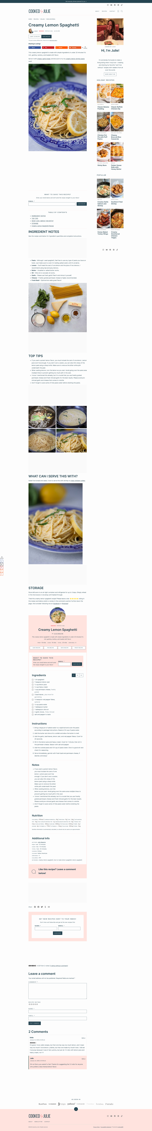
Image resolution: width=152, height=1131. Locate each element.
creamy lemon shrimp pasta (75, 59)
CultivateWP (120, 1127)
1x (73, 675)
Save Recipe (82, 203)
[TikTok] (122, 5)
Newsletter (38, 1121)
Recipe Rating (34, 1002)
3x (81, 675)
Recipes (104, 11)
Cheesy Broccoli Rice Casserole (116, 137)
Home (30, 19)
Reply (83, 1038)
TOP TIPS (35, 218)
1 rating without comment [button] (58, 966)
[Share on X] (1, 564)
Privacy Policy (96, 1127)
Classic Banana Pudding (103, 108)
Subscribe (57, 933)
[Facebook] (115, 5)
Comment (33, 982)
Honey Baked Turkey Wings (103, 233)
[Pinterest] (118, 5)
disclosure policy (53, 40)
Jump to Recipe (35, 36)
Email (31, 201)
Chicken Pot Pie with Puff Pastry (102, 137)
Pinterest (65, 603)
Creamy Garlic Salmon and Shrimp (103, 204)
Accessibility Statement (106, 1127)
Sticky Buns (102, 165)
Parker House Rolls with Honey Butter (116, 167)
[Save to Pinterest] (1, 567)
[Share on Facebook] (1, 561)
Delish (42, 19)
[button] (51, 626)
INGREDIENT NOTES (39, 216)
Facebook (56, 603)
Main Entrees (50, 19)
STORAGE (35, 223)
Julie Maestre (58, 633)
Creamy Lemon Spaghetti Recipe (43, 226)
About (97, 11)
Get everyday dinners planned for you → (76, 1)
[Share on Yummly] (1, 573)
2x (77, 675)
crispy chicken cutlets (77, 480)
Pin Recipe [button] (50, 647)
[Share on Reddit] (1, 570)
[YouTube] (111, 5)
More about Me (110, 74)
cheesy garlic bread (43, 59)
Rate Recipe (64, 647)
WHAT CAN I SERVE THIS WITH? (42, 221)
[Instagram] (108, 5)
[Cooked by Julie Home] (39, 11)
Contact (112, 11)
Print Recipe (79, 647)
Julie (36, 31)
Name (38, 926)
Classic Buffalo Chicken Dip (117, 108)
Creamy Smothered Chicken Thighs (115, 235)
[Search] (122, 11)
